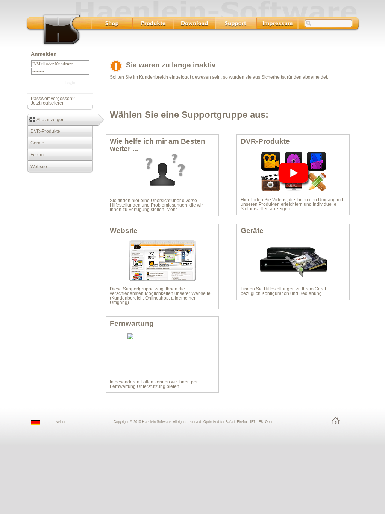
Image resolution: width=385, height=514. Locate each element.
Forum (35, 154)
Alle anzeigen (50, 119)
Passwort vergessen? (53, 98)
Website (37, 166)
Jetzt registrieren (48, 103)
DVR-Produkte (43, 131)
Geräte (35, 143)
